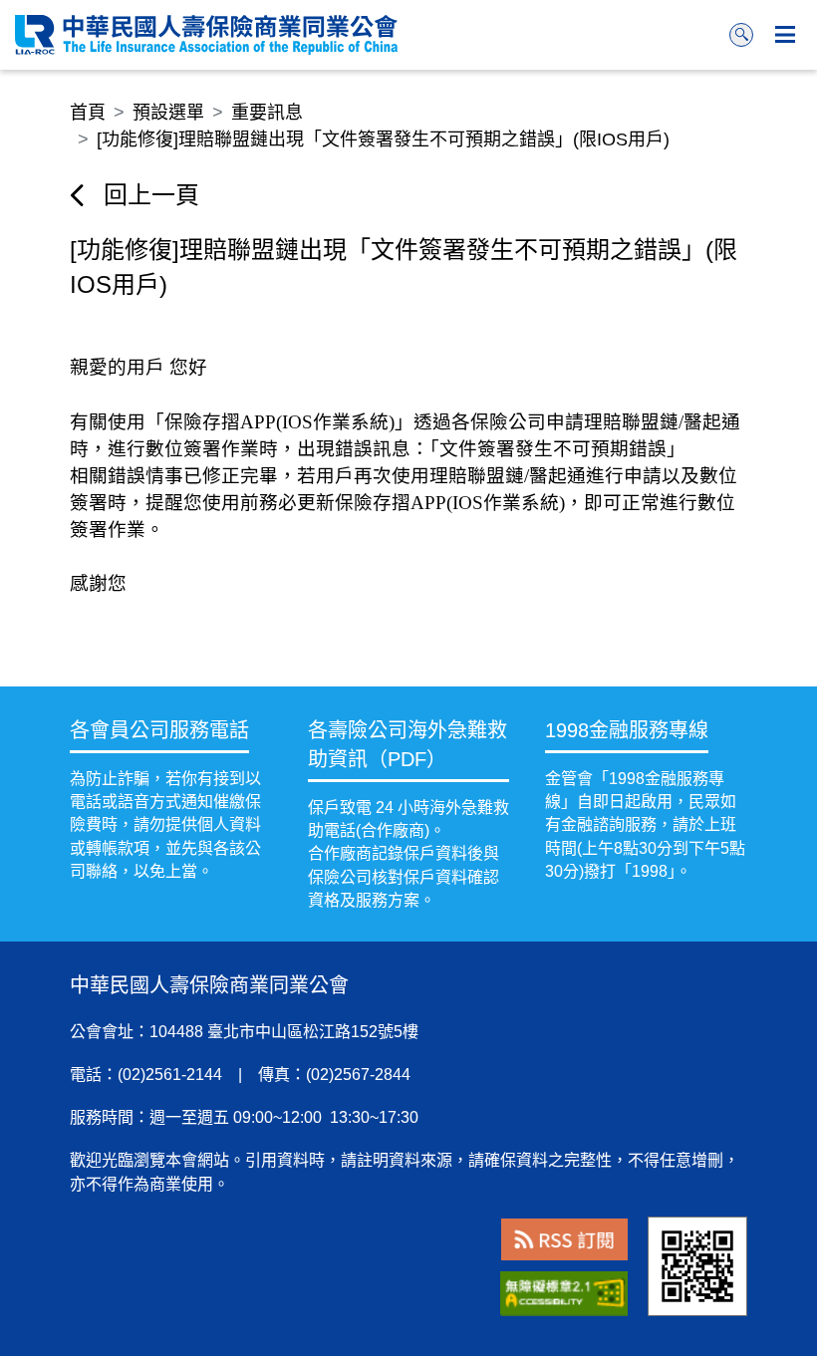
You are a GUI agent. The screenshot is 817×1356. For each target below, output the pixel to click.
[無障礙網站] (564, 1293)
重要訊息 (267, 113)
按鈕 (785, 35)
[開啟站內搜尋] (741, 35)
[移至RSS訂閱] (564, 1240)
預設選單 (168, 113)
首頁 (88, 113)
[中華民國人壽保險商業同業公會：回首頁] (206, 35)
